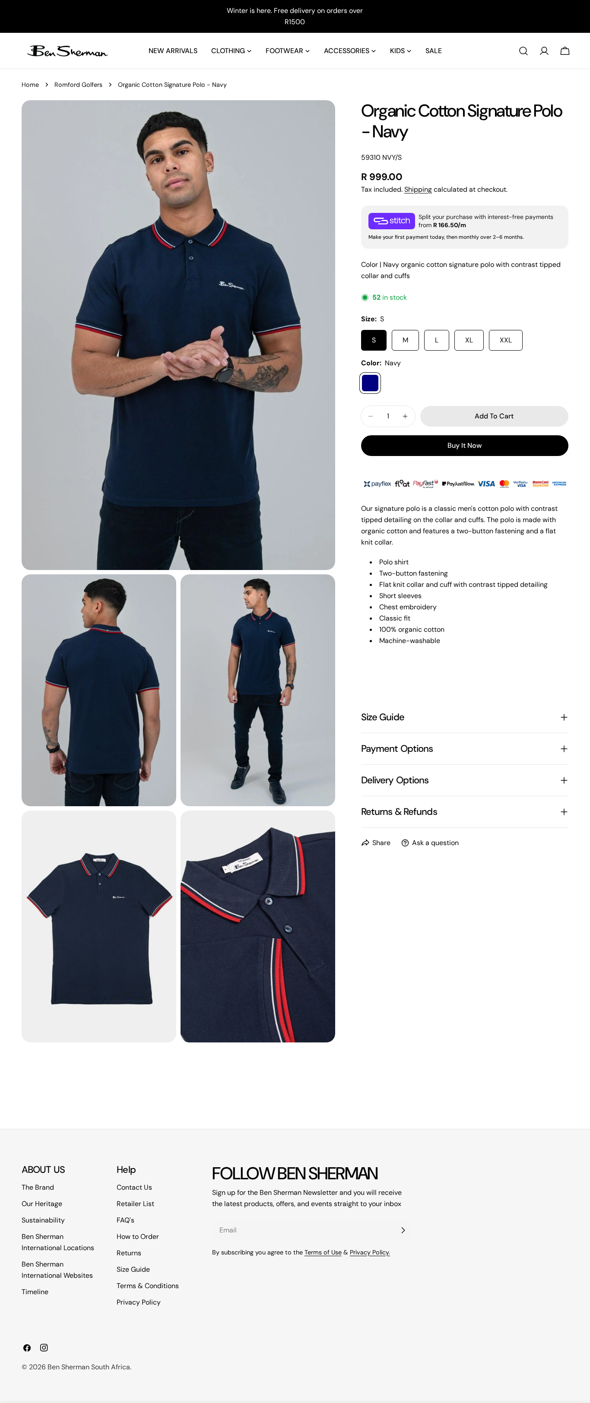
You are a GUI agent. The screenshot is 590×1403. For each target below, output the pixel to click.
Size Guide (133, 1269)
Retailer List (135, 1203)
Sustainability (43, 1220)
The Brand (38, 1187)
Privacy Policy (139, 1302)
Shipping (418, 189)
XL (469, 340)
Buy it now (464, 445)
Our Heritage (42, 1203)
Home (30, 85)
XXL (506, 340)
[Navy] (370, 383)
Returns (129, 1252)
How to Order (138, 1236)
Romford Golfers (78, 85)
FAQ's (125, 1220)
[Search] (523, 51)
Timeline (35, 1291)
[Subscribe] (403, 1230)
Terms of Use (323, 1252)
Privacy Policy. (370, 1252)
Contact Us (134, 1187)
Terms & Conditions (148, 1285)
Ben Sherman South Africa (89, 1366)
